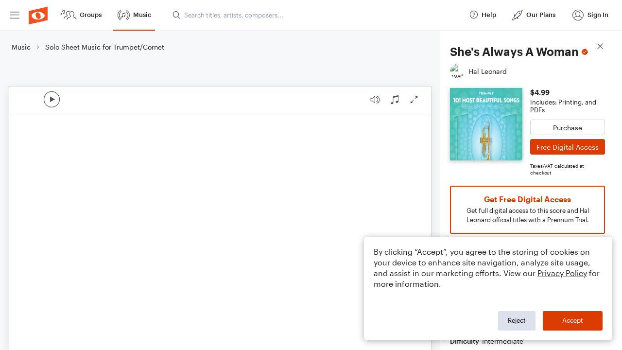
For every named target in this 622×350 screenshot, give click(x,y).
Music (21, 47)
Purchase (567, 127)
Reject (517, 320)
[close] (600, 47)
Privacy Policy (562, 273)
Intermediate (502, 341)
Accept (572, 320)
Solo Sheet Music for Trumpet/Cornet (104, 47)
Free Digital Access (567, 147)
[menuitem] (14, 15)
